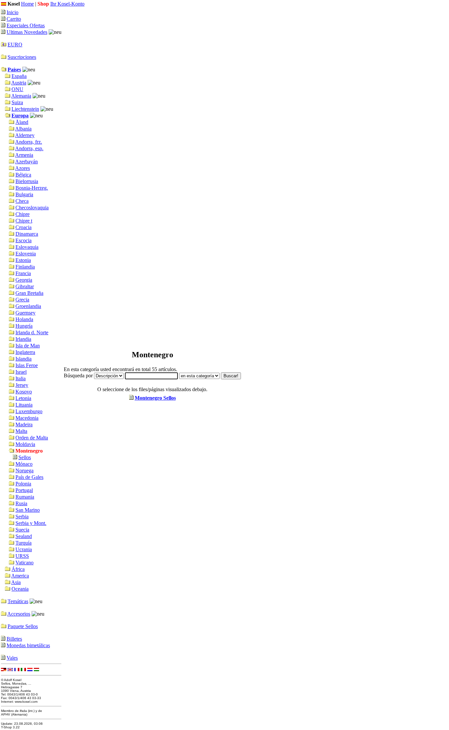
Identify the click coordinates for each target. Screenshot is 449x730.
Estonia (23, 260)
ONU (17, 89)
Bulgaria (24, 194)
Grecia (22, 299)
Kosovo (23, 391)
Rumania (24, 497)
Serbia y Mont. (30, 523)
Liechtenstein (25, 109)
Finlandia (25, 267)
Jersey (21, 385)
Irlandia (23, 339)
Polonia (23, 483)
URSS (22, 556)
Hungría (24, 326)
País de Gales (29, 477)
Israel (21, 372)
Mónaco (24, 464)
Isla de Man (27, 345)
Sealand (23, 536)
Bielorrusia (26, 181)
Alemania (21, 96)
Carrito (14, 19)
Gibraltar (24, 286)
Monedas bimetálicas (28, 645)
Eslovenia (25, 253)
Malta (21, 431)
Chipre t (23, 221)
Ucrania (23, 549)
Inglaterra (25, 352)
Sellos (24, 457)
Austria (18, 82)
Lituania (24, 405)
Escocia (23, 240)
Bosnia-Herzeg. (31, 188)
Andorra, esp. (29, 148)
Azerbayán (26, 161)
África (18, 569)
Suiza (17, 102)
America (20, 575)
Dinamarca (26, 234)
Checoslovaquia (32, 207)
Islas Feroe (26, 365)
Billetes (14, 639)
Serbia (22, 516)
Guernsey (25, 313)
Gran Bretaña (29, 293)
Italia (20, 378)
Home (27, 4)
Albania (23, 128)
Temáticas (18, 601)
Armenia (24, 155)
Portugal (24, 490)
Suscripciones (22, 57)
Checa (22, 201)
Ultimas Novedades (27, 32)
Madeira (24, 424)
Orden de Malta (31, 437)
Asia (16, 582)
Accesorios (18, 614)
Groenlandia (28, 306)
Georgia (23, 280)
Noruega (24, 470)
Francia (23, 273)
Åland (21, 122)
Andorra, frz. (28, 142)
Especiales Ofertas (26, 25)
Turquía (23, 543)
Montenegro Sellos (155, 398)
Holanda (24, 319)
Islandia (23, 359)
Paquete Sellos (23, 626)
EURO (15, 44)
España (19, 76)
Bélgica (23, 174)
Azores (22, 168)
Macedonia (26, 418)
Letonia (23, 398)
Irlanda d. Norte (31, 332)
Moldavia (25, 444)
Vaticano (24, 562)
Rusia (21, 503)
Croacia (23, 227)
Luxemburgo (28, 411)
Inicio (12, 12)
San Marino (27, 510)
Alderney (25, 135)
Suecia (22, 529)
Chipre (22, 214)
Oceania (20, 589)
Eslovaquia (26, 247)
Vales (12, 658)
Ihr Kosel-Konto (67, 4)
